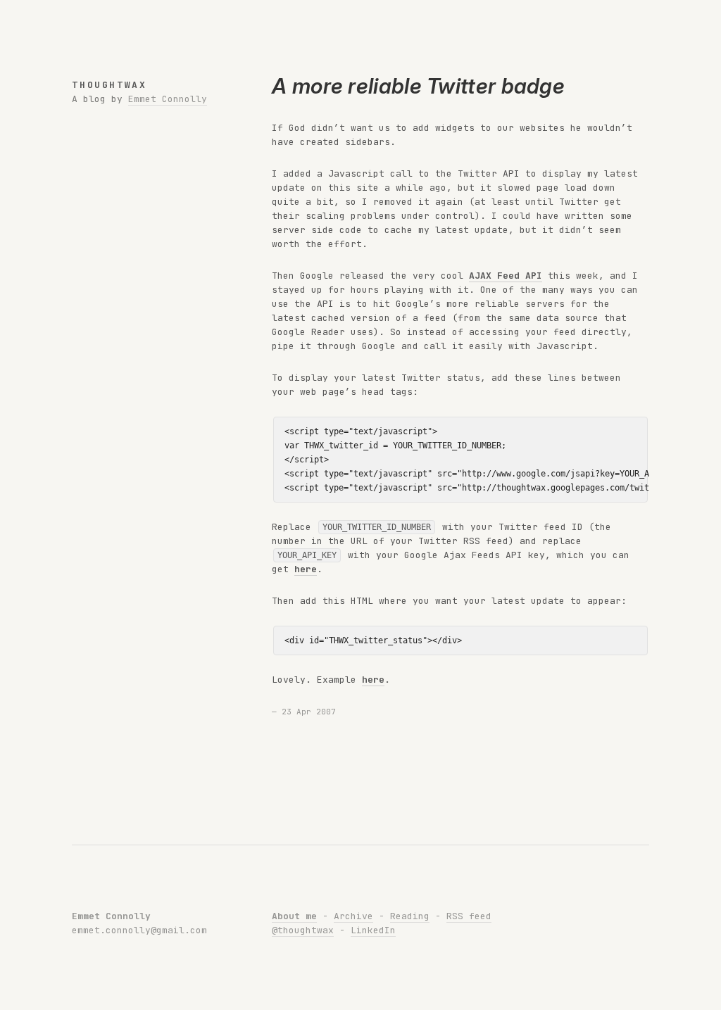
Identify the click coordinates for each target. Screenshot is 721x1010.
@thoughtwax (303, 930)
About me (294, 916)
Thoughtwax (109, 85)
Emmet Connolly (167, 99)
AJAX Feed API (505, 276)
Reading (410, 916)
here (305, 569)
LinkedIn (373, 930)
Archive (353, 916)
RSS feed (468, 916)
